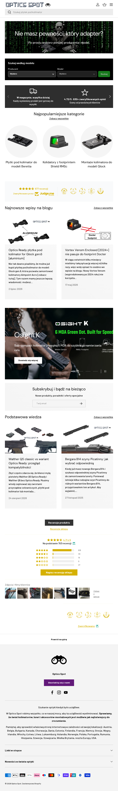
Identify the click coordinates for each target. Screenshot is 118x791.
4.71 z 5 (67, 539)
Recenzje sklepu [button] (59, 528)
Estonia (59, 730)
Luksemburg (49, 734)
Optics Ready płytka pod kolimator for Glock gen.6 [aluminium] (25, 254)
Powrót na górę (59, 639)
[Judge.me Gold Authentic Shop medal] (73, 191)
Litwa (38, 734)
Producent (13, 69)
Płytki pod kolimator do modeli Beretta (21, 164)
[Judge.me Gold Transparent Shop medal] (82, 191)
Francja (80, 730)
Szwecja (37, 737)
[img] (59, 540)
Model (60, 69)
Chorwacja (41, 730)
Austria (107, 726)
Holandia (62, 734)
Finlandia (70, 730)
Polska (83, 734)
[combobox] (59, 12)
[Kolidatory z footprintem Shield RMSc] (59, 141)
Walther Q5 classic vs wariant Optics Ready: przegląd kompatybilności (29, 463)
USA (94, 737)
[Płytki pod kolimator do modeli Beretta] (21, 141)
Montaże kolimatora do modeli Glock (96, 164)
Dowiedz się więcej (59, 360)
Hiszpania (26, 737)
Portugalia (93, 734)
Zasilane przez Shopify (31, 783)
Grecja (98, 730)
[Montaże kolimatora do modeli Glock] (97, 141)
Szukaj (104, 74)
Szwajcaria (49, 737)
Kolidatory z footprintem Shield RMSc (59, 164)
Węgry (106, 730)
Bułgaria (20, 730)
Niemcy (90, 730)
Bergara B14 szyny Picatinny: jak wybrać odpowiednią (86, 461)
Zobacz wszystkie (59, 118)
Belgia (10, 730)
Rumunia (105, 734)
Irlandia (12, 734)
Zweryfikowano (86, 626)
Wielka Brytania (65, 737)
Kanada (30, 730)
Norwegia (73, 734)
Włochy (21, 734)
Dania (51, 730)
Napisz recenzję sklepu (59, 572)
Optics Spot (16, 783)
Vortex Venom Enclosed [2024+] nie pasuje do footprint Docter (87, 252)
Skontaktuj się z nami (59, 682)
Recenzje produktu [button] (59, 522)
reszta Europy (82, 737)
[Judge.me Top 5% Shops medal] (100, 191)
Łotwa (30, 734)
